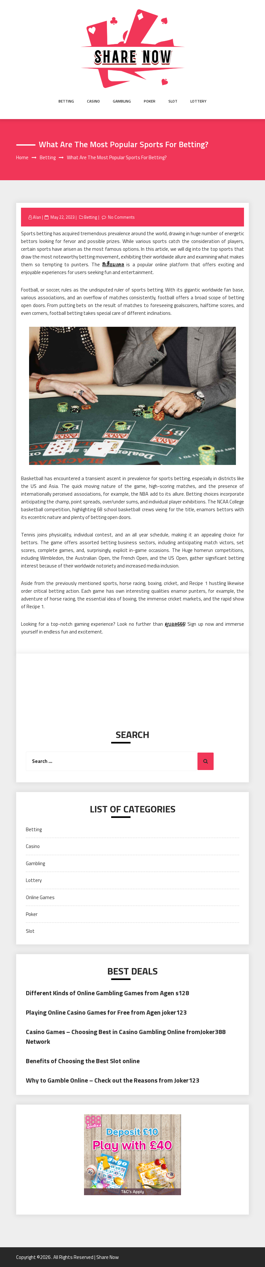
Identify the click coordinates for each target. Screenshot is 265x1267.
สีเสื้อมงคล (113, 264)
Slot (172, 101)
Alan (37, 217)
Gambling (122, 101)
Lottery (198, 101)
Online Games (40, 897)
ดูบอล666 (175, 624)
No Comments (121, 217)
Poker (149, 101)
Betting (66, 101)
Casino (93, 101)
